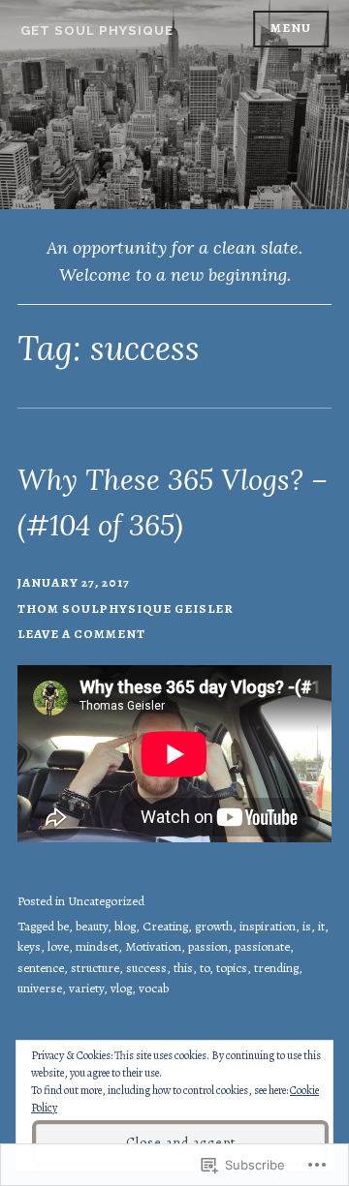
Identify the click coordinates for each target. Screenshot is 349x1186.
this (183, 968)
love (58, 947)
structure (95, 968)
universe (39, 988)
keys (29, 947)
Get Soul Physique (97, 30)
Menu (290, 28)
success (146, 968)
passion (208, 947)
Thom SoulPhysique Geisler (125, 609)
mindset (97, 947)
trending (276, 968)
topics (231, 968)
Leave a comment (81, 634)
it (321, 926)
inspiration (267, 926)
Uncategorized (106, 901)
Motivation (153, 947)
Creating (165, 926)
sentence (40, 968)
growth (214, 926)
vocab (154, 988)
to (204, 968)
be (63, 926)
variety (86, 988)
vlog (121, 988)
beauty (92, 926)
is (306, 926)
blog (125, 926)
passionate (262, 947)
